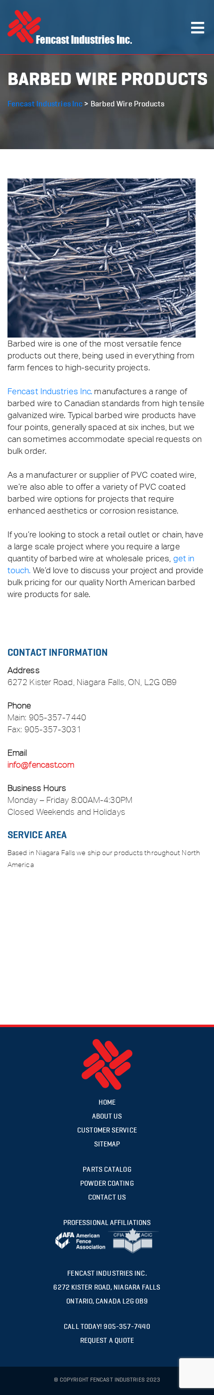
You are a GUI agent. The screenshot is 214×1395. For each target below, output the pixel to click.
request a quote (107, 1340)
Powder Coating (106, 1183)
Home (107, 1102)
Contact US (107, 1197)
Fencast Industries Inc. (49, 391)
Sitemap (107, 1144)
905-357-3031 (53, 729)
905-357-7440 (57, 717)
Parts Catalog (107, 1169)
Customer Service (107, 1130)
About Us (107, 1116)
